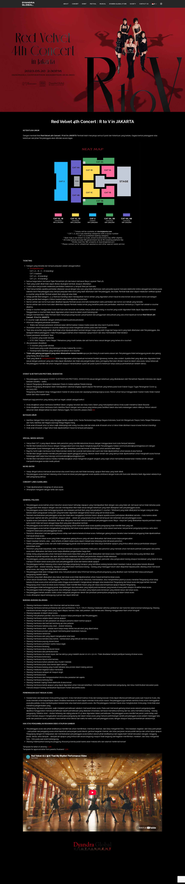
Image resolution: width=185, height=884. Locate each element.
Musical (103, 4)
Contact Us (143, 4)
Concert (75, 4)
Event (84, 4)
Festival (93, 4)
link (93, 410)
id (155, 4)
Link (49, 747)
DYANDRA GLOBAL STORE (117, 4)
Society (133, 4)
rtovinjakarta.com (36, 268)
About (66, 4)
